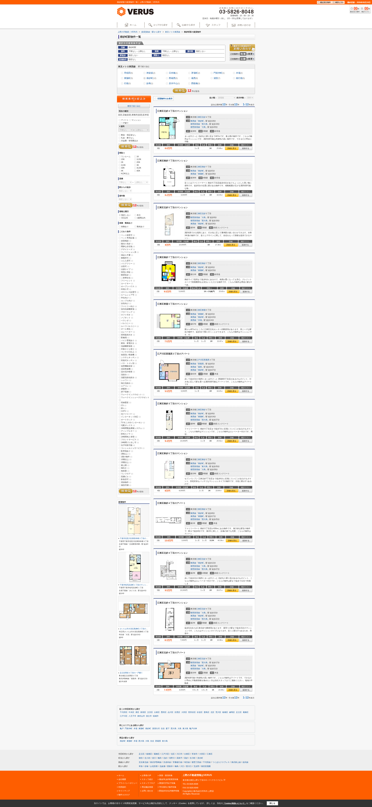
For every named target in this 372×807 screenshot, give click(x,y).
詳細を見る (231, 148)
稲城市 (156, 716)
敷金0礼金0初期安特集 (168, 779)
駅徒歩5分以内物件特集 (169, 791)
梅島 (176, 766)
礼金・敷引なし (127, 138)
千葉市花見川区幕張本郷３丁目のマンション (137, 538)
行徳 (127, 83)
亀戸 (122, 729)
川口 (182, 766)
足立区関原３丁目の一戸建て (131, 673)
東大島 (205, 466)
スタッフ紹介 (147, 779)
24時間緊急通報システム (132, 428)
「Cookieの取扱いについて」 (234, 803)
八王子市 (132, 716)
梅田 (159, 758)
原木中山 (174, 83)
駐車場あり (127, 451)
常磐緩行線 (177, 762)
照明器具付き (128, 335)
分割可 (125, 266)
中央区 (131, 712)
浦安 (217, 78)
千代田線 (207, 762)
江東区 (199, 117)
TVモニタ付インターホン (133, 422)
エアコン (126, 386)
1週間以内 (141, 218)
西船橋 (195, 83)
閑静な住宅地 (128, 246)
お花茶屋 (154, 766)
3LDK (139, 168)
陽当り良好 (127, 244)
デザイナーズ (128, 249)
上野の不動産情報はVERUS (197, 775)
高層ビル (126, 476)
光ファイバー (128, 414)
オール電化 (127, 329)
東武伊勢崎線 (155, 762)
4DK (138, 171)
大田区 (184, 712)
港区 (137, 712)
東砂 (204, 459)
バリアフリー (128, 264)
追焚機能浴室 (128, 366)
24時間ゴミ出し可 (130, 442)
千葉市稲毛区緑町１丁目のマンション (135, 585)
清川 (154, 758)
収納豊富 (126, 402)
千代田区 (123, 712)
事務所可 (126, 258)
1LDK (139, 159)
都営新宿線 (195, 124)
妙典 (149, 83)
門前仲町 (219, 73)
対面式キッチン (129, 360)
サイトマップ (124, 791)
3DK (123, 168)
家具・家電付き (129, 343)
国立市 (149, 716)
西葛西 (173, 78)
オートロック (128, 420)
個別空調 (126, 485)
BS (123, 408)
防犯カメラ (127, 434)
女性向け (126, 303)
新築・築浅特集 (165, 775)
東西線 (193, 121)
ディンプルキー (129, 431)
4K (122, 171)
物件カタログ (124, 795)
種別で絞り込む (134, 106)
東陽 (204, 310)
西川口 (189, 766)
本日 (139, 215)
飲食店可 (126, 479)
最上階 (125, 465)
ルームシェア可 (129, 295)
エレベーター (128, 332)
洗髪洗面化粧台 (129, 377)
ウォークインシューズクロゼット (134, 398)
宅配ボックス (128, 425)
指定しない (126, 215)
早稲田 (128, 73)
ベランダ (126, 320)
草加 (141, 766)
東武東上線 (236, 762)
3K (138, 165)
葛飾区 (245, 712)
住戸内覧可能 (128, 445)
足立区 (239, 712)
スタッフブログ (148, 783)
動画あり (140, 226)
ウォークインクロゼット (132, 394)
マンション (136, 120)
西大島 (205, 124)
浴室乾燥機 (127, 369)
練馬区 (232, 712)
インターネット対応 (131, 417)
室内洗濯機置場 (129, 309)
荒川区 (218, 712)
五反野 (196, 766)
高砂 (186, 758)
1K (138, 156)
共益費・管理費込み (129, 141)
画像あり (125, 226)
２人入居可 (127, 261)
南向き (125, 468)
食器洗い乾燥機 (129, 355)
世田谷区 (192, 712)
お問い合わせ (147, 791)
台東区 (157, 712)
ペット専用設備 (129, 238)
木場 (239, 73)
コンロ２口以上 (129, 352)
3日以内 (124, 218)
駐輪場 (125, 337)
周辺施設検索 (147, 787)
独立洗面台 (127, 383)
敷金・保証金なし (128, 135)
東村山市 (141, 716)
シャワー (126, 380)
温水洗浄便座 (128, 372)
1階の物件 (126, 457)
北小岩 (147, 758)
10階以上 (126, 459)
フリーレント (128, 281)
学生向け (126, 298)
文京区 (150, 712)
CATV (124, 411)
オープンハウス (129, 286)
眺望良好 (126, 275)
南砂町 (151, 78)
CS (123, 405)
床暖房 (125, 389)
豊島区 (206, 712)
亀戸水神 (193, 729)
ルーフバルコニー (130, 326)
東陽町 (128, 78)
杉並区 (200, 712)
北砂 (204, 117)
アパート (125, 120)
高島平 (179, 758)
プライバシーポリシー (127, 783)
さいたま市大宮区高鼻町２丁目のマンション (137, 629)
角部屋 (125, 471)
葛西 (194, 78)
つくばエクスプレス (220, 762)
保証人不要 (127, 255)
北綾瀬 (162, 766)
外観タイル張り (129, 349)
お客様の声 (146, 775)
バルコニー (127, 323)
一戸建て (125, 123)
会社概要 (122, 779)
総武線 (245, 762)
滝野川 (172, 758)
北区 (212, 712)
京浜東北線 (143, 762)
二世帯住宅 (127, 278)
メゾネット (127, 318)
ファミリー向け (129, 306)
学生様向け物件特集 (167, 787)
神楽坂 (150, 73)
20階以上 (126, 462)
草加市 (194, 754)
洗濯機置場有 (128, 346)
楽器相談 (126, 241)
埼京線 (187, 762)
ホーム (121, 775)
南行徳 (240, 78)
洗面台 (125, 375)
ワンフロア (127, 474)
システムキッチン (130, 357)
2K (122, 162)
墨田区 (164, 712)
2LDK (123, 165)
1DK (123, 159)
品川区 (170, 712)
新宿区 (143, 712)
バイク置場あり (129, 340)
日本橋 (173, 73)
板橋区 (225, 712)
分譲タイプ (127, 269)
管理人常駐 (127, 272)
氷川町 (192, 758)
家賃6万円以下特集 (167, 783)
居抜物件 (126, 482)
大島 (204, 127)
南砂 (204, 167)
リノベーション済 (130, 252)
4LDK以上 (125, 173)
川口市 (179, 754)
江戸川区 (200, 360)
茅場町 (195, 73)
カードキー (127, 283)
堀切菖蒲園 (206, 766)
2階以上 (125, 454)
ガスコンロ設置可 (130, 292)
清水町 (200, 758)
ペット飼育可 (128, 235)
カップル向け (128, 301)
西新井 (170, 766)
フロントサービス (130, 439)
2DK (138, 162)
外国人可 (126, 289)
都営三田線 (196, 762)
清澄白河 (156, 729)
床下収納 (126, 392)
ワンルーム (125, 156)
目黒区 (177, 712)
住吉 (163, 729)
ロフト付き (127, 315)
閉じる (272, 803)
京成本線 (167, 762)
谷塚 (146, 766)
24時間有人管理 (129, 437)
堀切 (141, 758)
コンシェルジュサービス (132, 448)
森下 (168, 729)
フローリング (128, 312)
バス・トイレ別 (129, 363)
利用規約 (122, 787)
